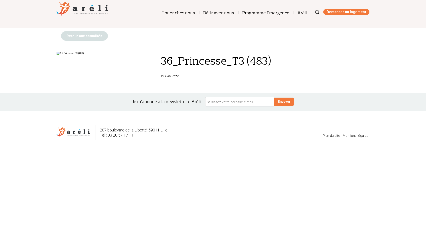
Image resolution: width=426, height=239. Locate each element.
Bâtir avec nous (218, 13)
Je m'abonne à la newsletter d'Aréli (166, 101)
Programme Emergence (265, 13)
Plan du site (331, 136)
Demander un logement (346, 12)
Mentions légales (355, 136)
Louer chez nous (178, 13)
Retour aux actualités (84, 36)
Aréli (302, 13)
